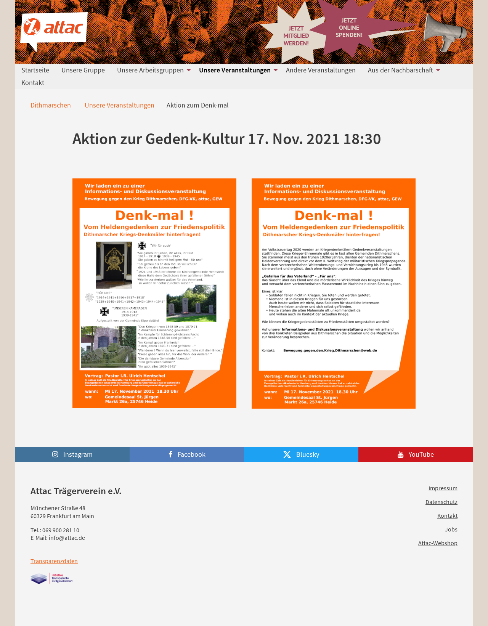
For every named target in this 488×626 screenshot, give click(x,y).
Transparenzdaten (54, 561)
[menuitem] (35, 70)
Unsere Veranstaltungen (118, 105)
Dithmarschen (50, 105)
